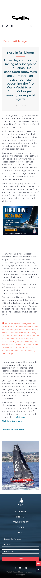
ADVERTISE (20, 512)
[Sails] (20, 18)
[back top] (38, 569)
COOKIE (20, 527)
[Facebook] (2, 26)
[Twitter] (7, 26)
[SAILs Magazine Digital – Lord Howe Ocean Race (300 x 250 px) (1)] (20, 221)
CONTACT (20, 532)
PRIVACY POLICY (20, 522)
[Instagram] (12, 26)
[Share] (38, 563)
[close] (38, 14)
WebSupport (20, 575)
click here (20, 417)
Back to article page (15, 41)
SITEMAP (20, 517)
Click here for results (12, 421)
